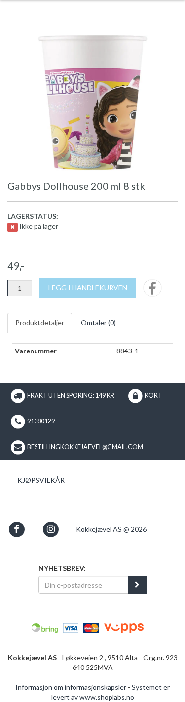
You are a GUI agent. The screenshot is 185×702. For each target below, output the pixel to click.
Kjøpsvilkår (41, 480)
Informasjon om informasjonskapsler (70, 687)
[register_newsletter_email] (137, 585)
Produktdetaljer (39, 322)
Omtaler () (98, 322)
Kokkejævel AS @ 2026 (111, 529)
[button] (16, 529)
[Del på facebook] (152, 291)
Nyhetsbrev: (62, 568)
